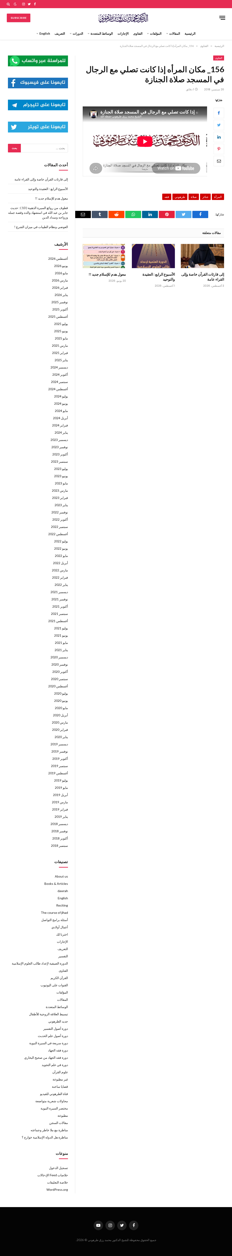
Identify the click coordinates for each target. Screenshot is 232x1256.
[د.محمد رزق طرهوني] (123, 17)
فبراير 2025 (60, 353)
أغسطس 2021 (58, 621)
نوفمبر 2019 (59, 751)
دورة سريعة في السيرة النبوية (48, 1043)
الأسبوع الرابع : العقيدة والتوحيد (159, 276)
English (44, 33)
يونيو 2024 (61, 403)
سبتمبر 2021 (59, 614)
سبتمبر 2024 (59, 382)
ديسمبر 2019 (59, 744)
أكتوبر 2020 (60, 672)
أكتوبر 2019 (60, 758)
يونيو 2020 (61, 701)
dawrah (63, 891)
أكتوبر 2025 (60, 309)
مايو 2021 (61, 643)
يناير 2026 (61, 295)
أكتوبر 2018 (60, 838)
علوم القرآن (60, 1072)
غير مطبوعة (60, 1079)
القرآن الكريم (59, 978)
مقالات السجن (58, 1123)
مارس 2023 (60, 490)
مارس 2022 (60, 570)
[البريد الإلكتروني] (219, 161)
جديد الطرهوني (58, 1021)
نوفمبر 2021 (59, 599)
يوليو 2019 (61, 780)
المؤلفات (156, 33)
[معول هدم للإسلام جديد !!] (104, 256)
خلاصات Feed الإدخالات (52, 1175)
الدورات (78, 33)
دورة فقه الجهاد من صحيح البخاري (46, 1057)
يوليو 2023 (61, 469)
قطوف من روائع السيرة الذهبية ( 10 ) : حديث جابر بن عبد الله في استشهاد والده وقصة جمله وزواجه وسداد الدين (38, 212)
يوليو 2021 (61, 628)
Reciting (62, 905)
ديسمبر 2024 (59, 367)
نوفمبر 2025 (59, 302)
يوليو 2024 (61, 396)
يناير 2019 (61, 816)
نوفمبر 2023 (59, 447)
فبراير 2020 (60, 729)
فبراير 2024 (60, 425)
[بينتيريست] (219, 149)
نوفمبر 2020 (59, 664)
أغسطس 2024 (58, 389)
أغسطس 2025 (58, 316)
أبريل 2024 (60, 418)
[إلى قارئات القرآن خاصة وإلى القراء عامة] (202, 256)
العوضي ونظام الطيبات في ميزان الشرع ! (41, 227)
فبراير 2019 (60, 809)
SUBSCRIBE (19, 17)
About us (61, 876)
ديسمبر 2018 (59, 824)
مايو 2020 (61, 708)
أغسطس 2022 (58, 534)
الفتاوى (138, 33)
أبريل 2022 (60, 563)
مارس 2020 (60, 722)
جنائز (205, 197)
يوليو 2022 (61, 541)
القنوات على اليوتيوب (54, 985)
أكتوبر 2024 (60, 374)
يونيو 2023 (61, 476)
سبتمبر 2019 (59, 766)
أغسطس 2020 (58, 686)
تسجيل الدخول (58, 1168)
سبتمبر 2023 (59, 461)
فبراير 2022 (60, 577)
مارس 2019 (60, 802)
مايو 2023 (61, 483)
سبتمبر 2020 (59, 679)
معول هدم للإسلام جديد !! (107, 274)
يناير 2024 (61, 432)
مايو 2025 (61, 338)
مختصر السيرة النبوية (54, 1108)
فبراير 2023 (60, 498)
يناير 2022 (61, 585)
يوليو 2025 (61, 324)
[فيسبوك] (219, 113)
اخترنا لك (62, 934)
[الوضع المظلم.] (15, 4)
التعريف (60, 33)
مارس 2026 (60, 280)
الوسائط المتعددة (102, 33)
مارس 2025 (60, 345)
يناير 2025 (61, 360)
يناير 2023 (61, 505)
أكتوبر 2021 (60, 606)
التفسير (63, 956)
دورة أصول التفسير (55, 1028)
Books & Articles (56, 883)
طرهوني (180, 197)
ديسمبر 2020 (59, 657)
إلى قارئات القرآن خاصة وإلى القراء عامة (202, 276)
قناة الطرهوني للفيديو (54, 1094)
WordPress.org (57, 1189)
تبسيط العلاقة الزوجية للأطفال (48, 1014)
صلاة (194, 197)
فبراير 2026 (60, 287)
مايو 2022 (61, 556)
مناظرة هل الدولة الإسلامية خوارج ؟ (45, 1137)
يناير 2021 (61, 650)
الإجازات (123, 33)
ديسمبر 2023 (59, 440)
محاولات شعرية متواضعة (51, 1101)
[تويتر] (219, 125)
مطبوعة (63, 1115)
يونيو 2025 (61, 331)
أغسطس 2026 (58, 258)
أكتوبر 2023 (60, 454)
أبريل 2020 (60, 715)
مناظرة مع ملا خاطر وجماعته (49, 1130)
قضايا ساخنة (60, 1086)
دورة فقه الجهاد (58, 1050)
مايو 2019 (61, 787)
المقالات (174, 33)
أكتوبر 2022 (60, 519)
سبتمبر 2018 (59, 845)
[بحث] (9, 4)
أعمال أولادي (59, 927)
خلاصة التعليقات (57, 1182)
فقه (166, 197)
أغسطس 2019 (58, 773)
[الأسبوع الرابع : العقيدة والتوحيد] (153, 256)
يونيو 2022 (61, 548)
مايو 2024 (61, 411)
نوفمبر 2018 (59, 831)
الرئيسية (190, 33)
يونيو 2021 (61, 635)
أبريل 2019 (60, 795)
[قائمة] (222, 18)
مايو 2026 (61, 273)
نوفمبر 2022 (59, 512)
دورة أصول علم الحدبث (53, 1036)
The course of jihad (54, 912)
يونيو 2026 (61, 266)
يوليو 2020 (61, 693)
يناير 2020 (61, 737)
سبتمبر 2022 (59, 527)
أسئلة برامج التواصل (54, 920)
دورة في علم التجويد (55, 1065)
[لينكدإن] (219, 137)
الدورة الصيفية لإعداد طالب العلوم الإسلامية (40, 963)
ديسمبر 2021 (59, 592)
